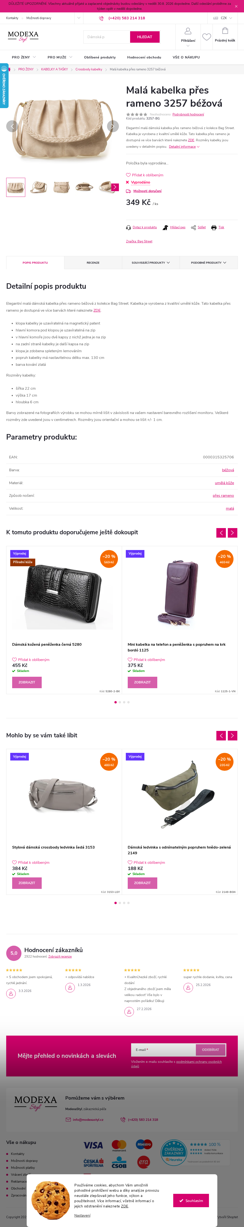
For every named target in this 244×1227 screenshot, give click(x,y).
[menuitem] (24, 57)
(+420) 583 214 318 (143, 1119)
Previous (221, 533)
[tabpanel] (64, 620)
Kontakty (12, 18)
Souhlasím (194, 1200)
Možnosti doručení (147, 191)
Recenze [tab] (93, 263)
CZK (224, 18)
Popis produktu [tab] (35, 263)
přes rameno (223, 495)
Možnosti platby (23, 1167)
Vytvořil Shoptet (227, 1217)
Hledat (144, 37)
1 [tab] (115, 702)
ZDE (124, 1206)
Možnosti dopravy (38, 18)
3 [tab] (124, 702)
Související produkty (148, 263)
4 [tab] (128, 702)
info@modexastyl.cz (88, 1119)
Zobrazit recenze (60, 956)
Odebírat (210, 1050)
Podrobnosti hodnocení (188, 114)
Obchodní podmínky (26, 1188)
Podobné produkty (206, 263)
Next (232, 533)
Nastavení (82, 1215)
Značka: (139, 241)
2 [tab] (120, 702)
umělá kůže (224, 483)
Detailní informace (182, 146)
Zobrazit (27, 682)
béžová (228, 470)
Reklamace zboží (23, 1181)
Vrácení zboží (21, 1174)
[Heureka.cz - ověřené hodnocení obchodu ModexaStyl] (195, 1152)
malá (230, 508)
